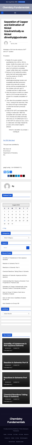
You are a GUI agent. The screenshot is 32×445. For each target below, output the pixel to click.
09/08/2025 (8, 348)
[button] (27, 12)
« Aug (4, 228)
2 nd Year (10, 434)
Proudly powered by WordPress (11, 428)
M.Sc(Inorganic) (23, 438)
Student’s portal (19, 441)
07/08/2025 (8, 399)
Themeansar (16, 430)
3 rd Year (15, 434)
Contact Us (7, 438)
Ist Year (17, 438)
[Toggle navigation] (15, 13)
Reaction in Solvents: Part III (11, 263)
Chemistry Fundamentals (16, 7)
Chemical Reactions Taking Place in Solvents (16, 271)
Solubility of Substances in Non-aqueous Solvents (15, 345)
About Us (26, 434)
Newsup (25, 428)
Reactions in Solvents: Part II (11, 267)
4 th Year (21, 434)
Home (5, 434)
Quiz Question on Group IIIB (11, 303)
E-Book (12, 438)
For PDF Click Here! (9, 140)
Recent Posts (12, 441)
